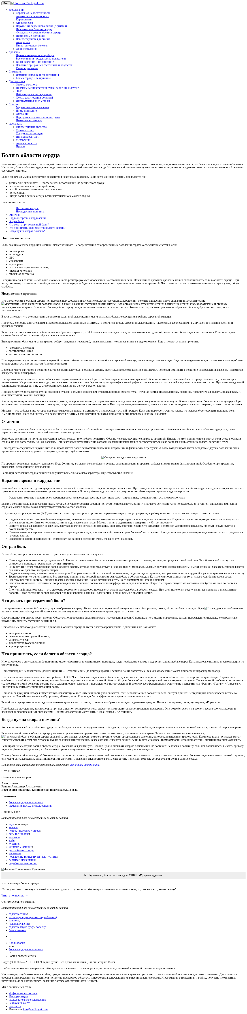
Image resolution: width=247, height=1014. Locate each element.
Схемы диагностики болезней (34, 97)
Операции (22, 113)
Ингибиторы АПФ (27, 136)
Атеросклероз (24, 22)
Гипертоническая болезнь (32, 45)
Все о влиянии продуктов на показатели (41, 58)
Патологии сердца (27, 208)
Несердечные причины (30, 211)
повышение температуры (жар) (28, 856)
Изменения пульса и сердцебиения (37, 74)
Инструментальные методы (33, 100)
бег (11, 833)
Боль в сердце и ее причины (33, 78)
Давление (15, 52)
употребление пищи (21, 850)
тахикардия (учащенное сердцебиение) (33, 917)
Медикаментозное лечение (32, 107)
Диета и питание (26, 110)
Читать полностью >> (14, 895)
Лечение (14, 104)
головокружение (19, 923)
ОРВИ (53, 856)
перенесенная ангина (22, 859)
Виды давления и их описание (35, 61)
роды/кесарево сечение (23, 863)
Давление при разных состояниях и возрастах (44, 65)
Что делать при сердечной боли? (29, 224)
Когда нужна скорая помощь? (27, 231)
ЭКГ (19, 91)
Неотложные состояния (30, 35)
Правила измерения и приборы (35, 55)
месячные (15, 853)
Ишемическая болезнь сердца (34, 29)
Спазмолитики (25, 130)
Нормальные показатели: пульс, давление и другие (47, 87)
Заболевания (16, 9)
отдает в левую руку (21, 926)
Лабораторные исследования (34, 94)
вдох (11, 824)
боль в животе (17, 930)
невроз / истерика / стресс (24, 830)
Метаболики (23, 139)
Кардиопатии (24, 19)
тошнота (14, 920)
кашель (13, 827)
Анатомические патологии (32, 16)
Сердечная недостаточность (33, 12)
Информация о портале (23, 993)
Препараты (15, 123)
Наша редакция (18, 996)
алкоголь (14, 837)
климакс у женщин (20, 846)
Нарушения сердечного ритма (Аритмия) (41, 25)
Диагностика (17, 81)
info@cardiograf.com (35, 1009)
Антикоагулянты (26, 143)
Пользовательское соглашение (27, 999)
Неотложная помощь (29, 120)
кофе (11, 840)
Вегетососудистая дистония (33, 39)
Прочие (20, 146)
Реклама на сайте (19, 1002)
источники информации (84, 764)
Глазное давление (27, 68)
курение (14, 843)
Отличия (14, 214)
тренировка (22, 833)
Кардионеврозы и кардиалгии (27, 218)
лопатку (41, 926)
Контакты (15, 1006)
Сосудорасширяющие (29, 133)
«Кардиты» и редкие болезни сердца (38, 32)
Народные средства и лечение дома (38, 117)
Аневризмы (23, 42)
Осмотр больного (26, 84)
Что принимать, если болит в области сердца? (37, 227)
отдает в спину (18, 913)
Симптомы (15, 71)
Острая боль (16, 221)
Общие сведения (26, 48)
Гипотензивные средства (31, 126)
